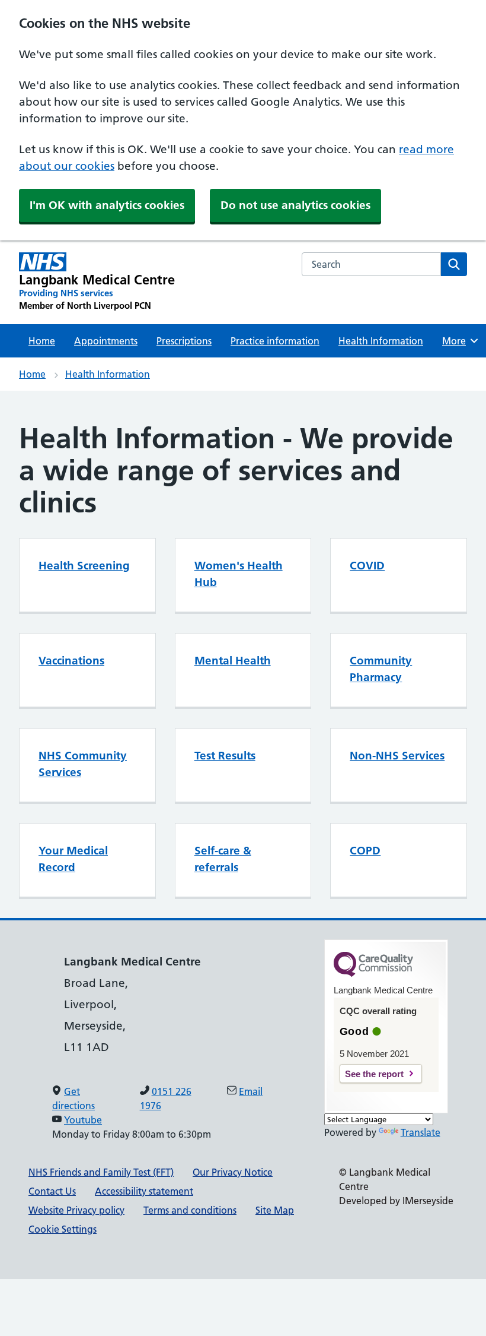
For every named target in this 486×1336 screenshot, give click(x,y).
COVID (367, 565)
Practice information (275, 341)
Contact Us (52, 1191)
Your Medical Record (73, 859)
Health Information (380, 341)
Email (251, 1091)
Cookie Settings (62, 1229)
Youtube (83, 1120)
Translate (420, 1132)
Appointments (106, 341)
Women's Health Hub (238, 574)
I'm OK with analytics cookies (107, 205)
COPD (365, 850)
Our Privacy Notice (233, 1172)
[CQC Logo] (373, 974)
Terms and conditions (189, 1210)
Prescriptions (184, 341)
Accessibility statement (144, 1191)
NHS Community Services (83, 764)
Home (41, 341)
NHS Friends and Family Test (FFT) (101, 1172)
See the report (374, 1074)
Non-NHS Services (397, 755)
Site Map (274, 1210)
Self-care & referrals (222, 859)
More (458, 341)
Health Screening (84, 565)
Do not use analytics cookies (295, 205)
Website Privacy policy (76, 1210)
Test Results (224, 755)
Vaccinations (71, 660)
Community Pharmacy (381, 669)
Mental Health (232, 660)
